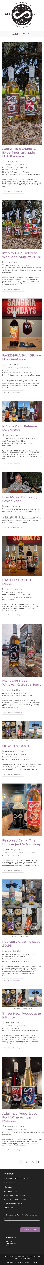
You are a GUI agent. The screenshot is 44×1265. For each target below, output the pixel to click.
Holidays (12, 595)
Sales (14, 270)
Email (6, 1219)
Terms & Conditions (22, 1258)
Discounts (10, 165)
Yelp (8, 1246)
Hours (11, 167)
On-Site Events (24, 268)
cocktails (9, 509)
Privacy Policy (33, 1256)
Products (16, 172)
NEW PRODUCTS (17, 746)
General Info (23, 265)
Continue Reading (14, 192)
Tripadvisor (11, 1243)
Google (9, 1241)
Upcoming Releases (30, 174)
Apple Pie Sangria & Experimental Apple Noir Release (19, 152)
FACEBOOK (8, 1256)
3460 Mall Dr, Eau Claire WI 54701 (17, 1178)
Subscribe (30, 1230)
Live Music (17, 512)
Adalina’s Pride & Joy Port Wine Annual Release (20, 1117)
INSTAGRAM (20, 1256)
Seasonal (13, 174)
